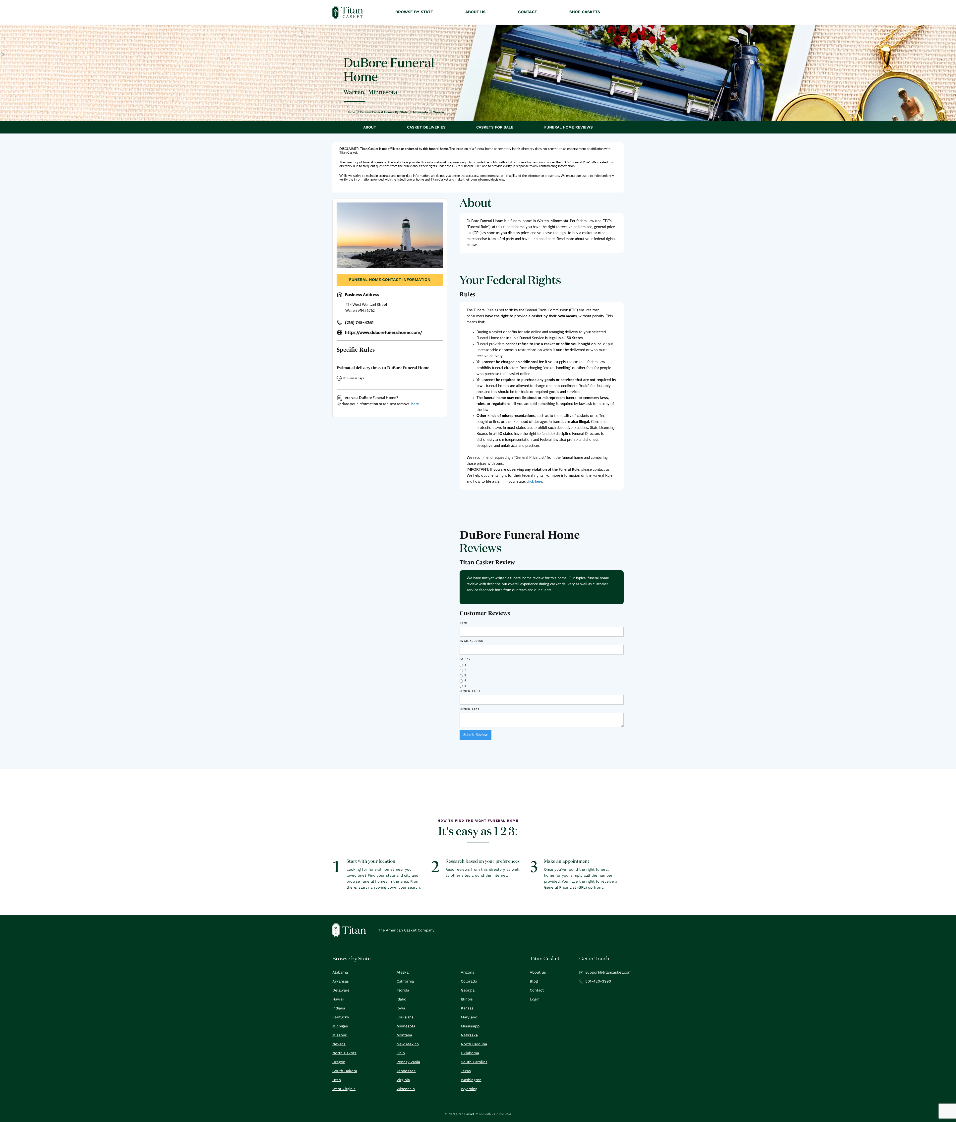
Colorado (469, 981)
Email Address (471, 641)
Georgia (468, 990)
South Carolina (474, 1062)
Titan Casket (465, 1114)
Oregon (338, 1062)
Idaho (401, 999)
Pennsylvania (408, 1062)
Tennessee (406, 1071)
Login (534, 999)
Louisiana (405, 1017)
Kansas (467, 1008)
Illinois (467, 999)
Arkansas (340, 981)
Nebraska (469, 1035)
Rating (465, 659)
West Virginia (344, 1089)
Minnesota (420, 112)
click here (534, 481)
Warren (438, 112)
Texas (466, 1071)
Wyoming (469, 1089)
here (415, 404)
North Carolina (474, 1044)
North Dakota (344, 1053)
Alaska (403, 972)
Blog (534, 981)
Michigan (340, 1026)
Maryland (469, 1017)
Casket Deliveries (426, 127)
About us (538, 972)
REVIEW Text (470, 709)
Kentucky (340, 1017)
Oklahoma (470, 1053)
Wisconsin (406, 1089)
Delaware (341, 990)
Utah (336, 1080)
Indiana (338, 1008)
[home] (347, 12)
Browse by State (414, 11)
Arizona (467, 972)
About (369, 127)
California (405, 981)
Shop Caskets (584, 11)
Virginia (403, 1080)
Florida (403, 990)
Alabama (340, 972)
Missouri (340, 1035)
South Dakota (344, 1071)
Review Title (470, 691)
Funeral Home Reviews (568, 127)
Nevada (339, 1044)
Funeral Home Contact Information (389, 279)
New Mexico (408, 1044)
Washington (471, 1080)
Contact (537, 990)
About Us (475, 11)
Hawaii (338, 999)
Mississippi (470, 1026)
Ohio (401, 1053)
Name (464, 623)
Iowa (401, 1008)
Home (351, 112)
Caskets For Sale (494, 127)
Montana (404, 1035)
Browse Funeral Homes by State (384, 112)
